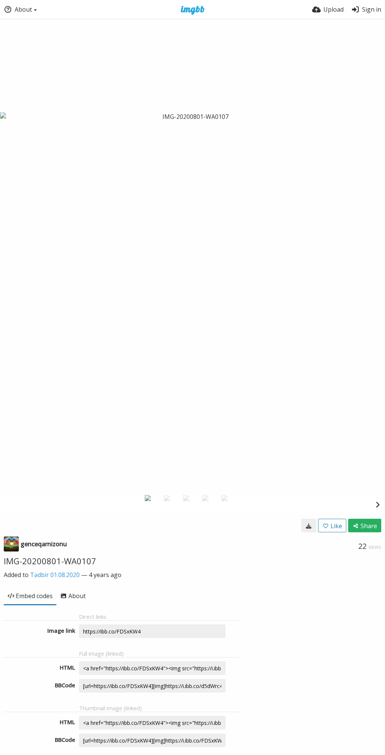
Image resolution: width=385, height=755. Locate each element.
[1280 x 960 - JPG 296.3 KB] (308, 525)
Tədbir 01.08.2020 (55, 575)
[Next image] (377, 504)
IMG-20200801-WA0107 (50, 561)
